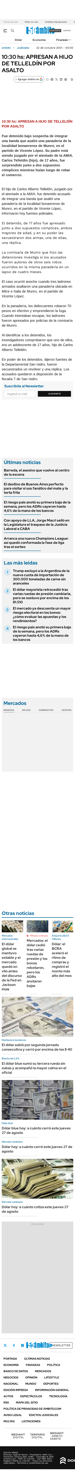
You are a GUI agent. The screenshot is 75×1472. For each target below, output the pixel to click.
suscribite (55, 30)
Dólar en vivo (31, 22)
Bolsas (26, 710)
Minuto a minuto (39, 935)
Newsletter (61, 1345)
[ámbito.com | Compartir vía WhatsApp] (47, 79)
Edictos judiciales (43, 1415)
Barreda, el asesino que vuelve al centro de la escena (36, 472)
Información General (52, 1390)
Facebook (14, 1345)
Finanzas (62, 40)
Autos (8, 1396)
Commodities (46, 710)
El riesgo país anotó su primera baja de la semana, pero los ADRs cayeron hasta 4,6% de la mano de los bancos (37, 506)
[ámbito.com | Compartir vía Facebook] (52, 79)
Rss (6, 1402)
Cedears (67, 710)
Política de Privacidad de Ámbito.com (32, 1409)
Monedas (8, 710)
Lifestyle (51, 1377)
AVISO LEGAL (12, 1415)
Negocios (10, 1377)
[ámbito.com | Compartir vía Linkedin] (61, 79)
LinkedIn (31, 1345)
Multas (9, 1421)
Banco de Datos (15, 1371)
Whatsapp (50, 1345)
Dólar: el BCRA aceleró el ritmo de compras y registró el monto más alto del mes (62, 960)
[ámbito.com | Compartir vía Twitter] (56, 79)
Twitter (5, 1345)
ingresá (67, 30)
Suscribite (54, 394)
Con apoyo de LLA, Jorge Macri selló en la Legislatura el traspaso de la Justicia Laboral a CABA (36, 524)
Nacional (10, 1384)
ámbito (6, 47)
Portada (10, 1359)
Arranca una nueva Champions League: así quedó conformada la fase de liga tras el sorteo (36, 542)
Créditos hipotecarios (56, 22)
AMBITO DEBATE (57, 1435)
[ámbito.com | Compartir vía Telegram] (65, 79)
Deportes (50, 1384)
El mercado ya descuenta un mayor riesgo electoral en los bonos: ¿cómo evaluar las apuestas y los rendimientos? (42, 614)
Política (53, 1365)
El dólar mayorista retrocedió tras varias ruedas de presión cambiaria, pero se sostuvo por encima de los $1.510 (42, 595)
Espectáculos (31, 1396)
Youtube (41, 1345)
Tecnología (58, 1396)
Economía (39, 40)
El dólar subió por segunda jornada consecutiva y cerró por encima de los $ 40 (37, 1047)
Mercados (43, 1371)
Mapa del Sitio (27, 1402)
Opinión (31, 1377)
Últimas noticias (37, 1359)
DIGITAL (18, 1436)
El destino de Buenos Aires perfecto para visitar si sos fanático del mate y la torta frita (36, 488)
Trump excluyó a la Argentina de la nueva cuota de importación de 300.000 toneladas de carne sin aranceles (41, 577)
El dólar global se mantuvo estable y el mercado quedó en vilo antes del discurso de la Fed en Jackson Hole (12, 966)
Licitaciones (31, 1421)
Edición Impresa (15, 1390)
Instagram (22, 1345)
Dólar (18, 40)
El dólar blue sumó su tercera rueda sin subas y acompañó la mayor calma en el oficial (34, 1068)
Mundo (30, 1384)
